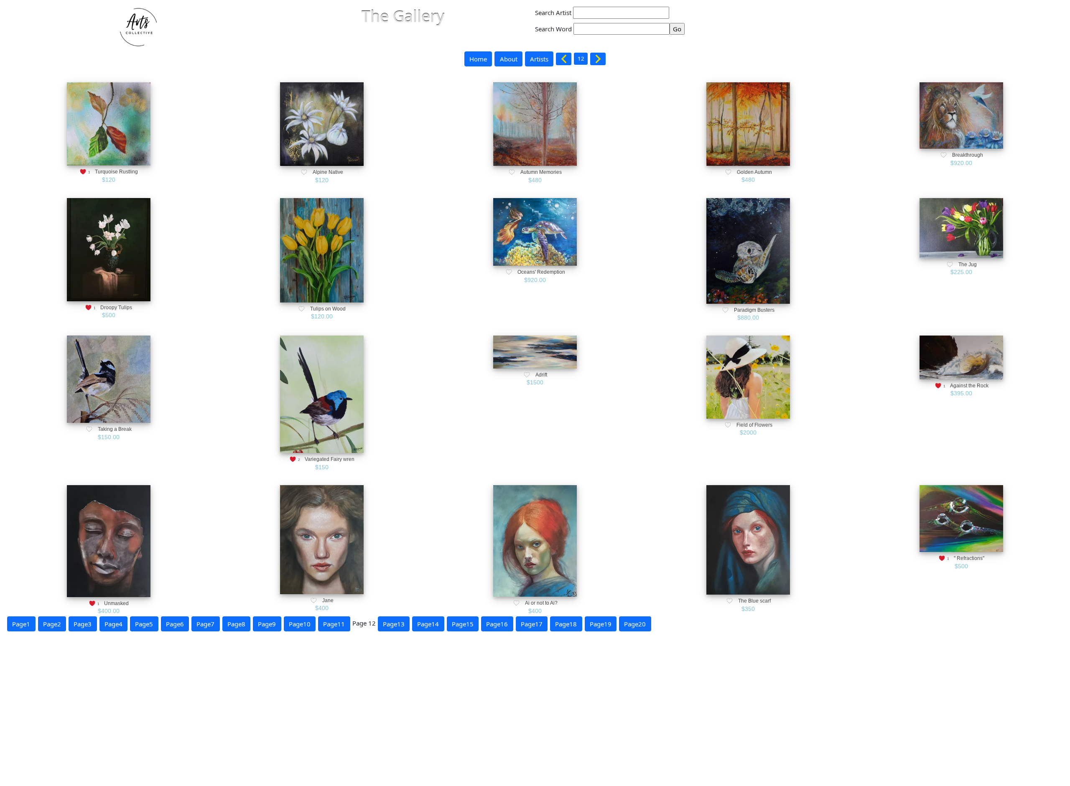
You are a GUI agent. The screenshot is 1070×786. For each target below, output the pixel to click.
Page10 (300, 624)
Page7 (205, 624)
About (508, 59)
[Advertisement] (251, 725)
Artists (539, 59)
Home (478, 59)
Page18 (566, 624)
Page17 (532, 624)
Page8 (236, 624)
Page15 (463, 624)
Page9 (267, 624)
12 (581, 58)
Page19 (600, 624)
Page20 (635, 624)
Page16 (497, 624)
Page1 (21, 624)
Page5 (144, 624)
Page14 (428, 624)
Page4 (113, 624)
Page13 (394, 624)
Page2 (52, 624)
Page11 (334, 624)
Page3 (83, 624)
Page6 (175, 624)
